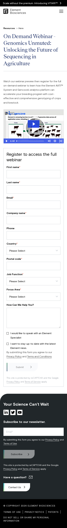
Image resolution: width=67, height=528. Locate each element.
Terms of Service (33, 381)
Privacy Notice (34, 512)
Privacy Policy (14, 356)
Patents (53, 512)
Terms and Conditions (39, 356)
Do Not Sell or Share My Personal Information (26, 519)
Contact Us (14, 487)
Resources (9, 28)
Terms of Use (10, 443)
